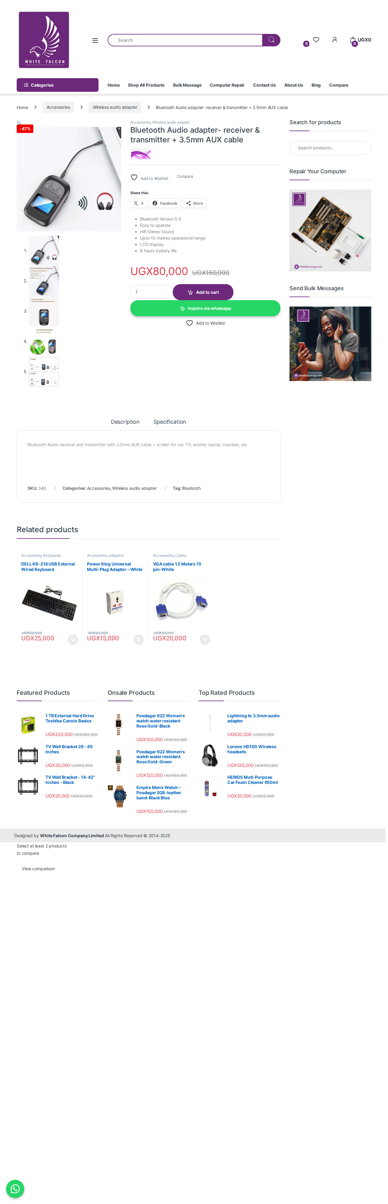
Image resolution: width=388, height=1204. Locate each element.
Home (113, 85)
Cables (180, 555)
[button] (19, 123)
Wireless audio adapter (115, 107)
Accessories (58, 107)
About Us (293, 85)
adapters (116, 555)
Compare (338, 85)
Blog (316, 85)
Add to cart (207, 292)
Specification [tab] (169, 422)
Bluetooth (191, 488)
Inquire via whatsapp (209, 308)
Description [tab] (125, 422)
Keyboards (52, 555)
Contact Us (264, 85)
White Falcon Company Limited (72, 835)
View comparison (38, 868)
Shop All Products (146, 85)
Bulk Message (187, 85)
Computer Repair (227, 85)
